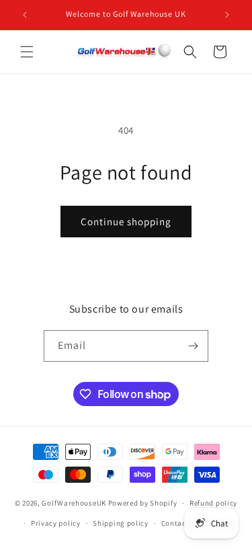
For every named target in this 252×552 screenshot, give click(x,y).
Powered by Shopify (142, 503)
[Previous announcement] (25, 15)
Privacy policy (56, 523)
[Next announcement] (227, 15)
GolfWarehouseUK (74, 503)
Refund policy (213, 503)
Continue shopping (126, 221)
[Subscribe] (193, 346)
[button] (27, 52)
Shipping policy (121, 523)
